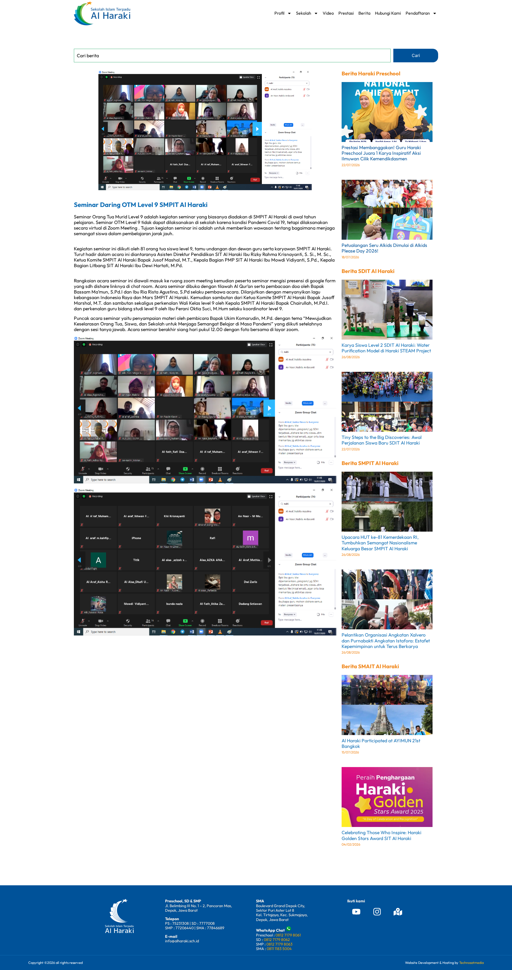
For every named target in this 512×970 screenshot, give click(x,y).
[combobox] (232, 55)
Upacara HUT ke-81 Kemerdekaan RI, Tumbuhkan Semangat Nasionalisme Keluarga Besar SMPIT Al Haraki (380, 542)
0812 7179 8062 (277, 939)
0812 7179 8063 (279, 944)
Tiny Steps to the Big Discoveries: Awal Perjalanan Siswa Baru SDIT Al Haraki (382, 440)
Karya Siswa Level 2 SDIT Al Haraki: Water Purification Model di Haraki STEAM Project (386, 348)
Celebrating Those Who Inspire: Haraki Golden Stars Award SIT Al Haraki (381, 835)
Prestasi (346, 13)
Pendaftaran (418, 13)
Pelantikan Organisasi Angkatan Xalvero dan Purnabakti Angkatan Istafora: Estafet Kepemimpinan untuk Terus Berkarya (386, 640)
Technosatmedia (471, 962)
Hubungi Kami (388, 13)
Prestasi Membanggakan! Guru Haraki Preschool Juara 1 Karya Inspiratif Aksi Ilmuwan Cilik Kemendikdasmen (381, 153)
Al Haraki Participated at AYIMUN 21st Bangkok (381, 743)
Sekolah (303, 13)
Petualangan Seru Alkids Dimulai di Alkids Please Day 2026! (384, 248)
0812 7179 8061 (288, 935)
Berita (364, 13)
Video (328, 13)
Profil (279, 13)
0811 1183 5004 (279, 948)
